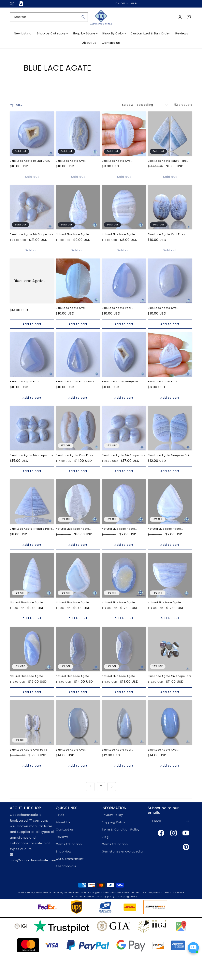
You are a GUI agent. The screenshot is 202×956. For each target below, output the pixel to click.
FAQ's (60, 815)
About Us (63, 822)
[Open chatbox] (193, 947)
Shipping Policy (113, 822)
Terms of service (174, 892)
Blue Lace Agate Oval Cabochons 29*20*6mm (118, 161)
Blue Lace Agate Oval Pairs (166, 234)
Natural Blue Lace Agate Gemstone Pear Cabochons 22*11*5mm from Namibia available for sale (75, 234)
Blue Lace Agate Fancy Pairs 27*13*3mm (167, 161)
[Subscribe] (187, 821)
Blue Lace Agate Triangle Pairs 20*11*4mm (31, 529)
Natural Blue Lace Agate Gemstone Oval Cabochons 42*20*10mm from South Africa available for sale (31, 676)
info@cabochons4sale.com (33, 860)
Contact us (65, 829)
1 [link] (90, 786)
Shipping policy (127, 896)
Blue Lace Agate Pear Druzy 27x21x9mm (29, 280)
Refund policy (151, 892)
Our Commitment (70, 859)
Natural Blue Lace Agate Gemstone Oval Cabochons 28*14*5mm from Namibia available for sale (75, 676)
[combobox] (49, 17)
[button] (188, 17)
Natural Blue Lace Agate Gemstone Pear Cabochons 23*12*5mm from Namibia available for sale (29, 602)
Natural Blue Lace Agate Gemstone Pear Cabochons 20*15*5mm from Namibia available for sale (75, 602)
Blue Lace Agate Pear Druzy (75, 381)
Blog (105, 837)
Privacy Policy (112, 815)
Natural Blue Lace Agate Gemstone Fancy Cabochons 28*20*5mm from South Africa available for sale (168, 602)
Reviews (62, 837)
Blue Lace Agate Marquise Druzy (120, 381)
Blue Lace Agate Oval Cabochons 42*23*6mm (72, 161)
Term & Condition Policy (120, 829)
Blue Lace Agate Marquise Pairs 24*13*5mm (170, 455)
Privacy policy (105, 896)
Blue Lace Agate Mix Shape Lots (31, 234)
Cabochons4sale (45, 892)
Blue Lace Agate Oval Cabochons (70, 308)
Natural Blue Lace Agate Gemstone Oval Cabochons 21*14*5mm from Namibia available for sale (121, 234)
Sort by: (127, 105)
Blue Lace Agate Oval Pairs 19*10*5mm (74, 455)
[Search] (83, 17)
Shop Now (63, 851)
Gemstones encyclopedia (122, 851)
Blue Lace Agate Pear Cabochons (117, 308)
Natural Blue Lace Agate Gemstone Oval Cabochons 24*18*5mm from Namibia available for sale (75, 529)
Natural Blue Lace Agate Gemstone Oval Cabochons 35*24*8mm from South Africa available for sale (122, 602)
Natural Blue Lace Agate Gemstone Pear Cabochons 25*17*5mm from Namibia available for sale (167, 529)
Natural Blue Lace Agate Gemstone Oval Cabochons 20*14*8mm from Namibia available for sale (121, 529)
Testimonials (66, 866)
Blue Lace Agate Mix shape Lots (31, 455)
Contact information (81, 896)
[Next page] (111, 786)
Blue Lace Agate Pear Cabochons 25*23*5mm (164, 381)
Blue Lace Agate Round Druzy (30, 161)
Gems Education (69, 844)
